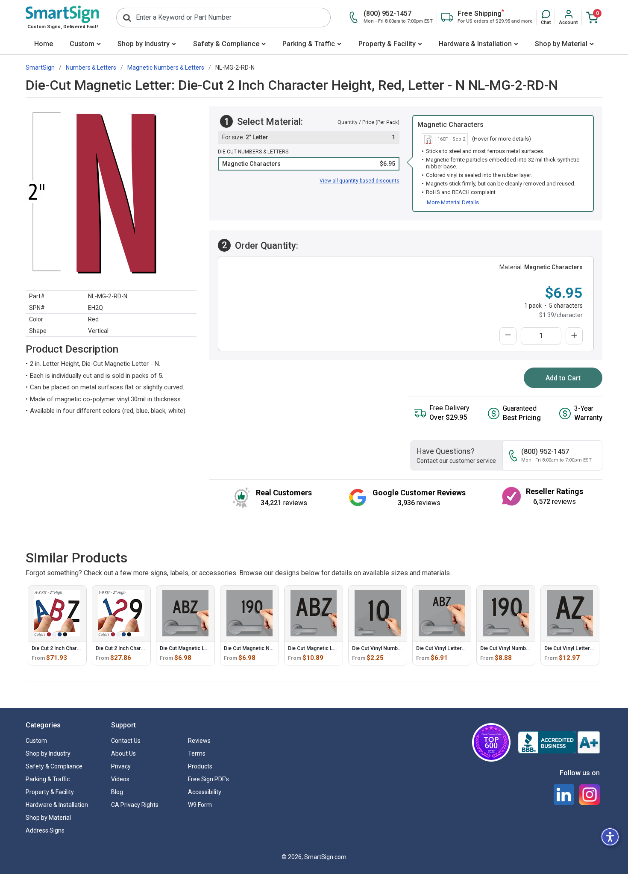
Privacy (121, 766)
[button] (546, 17)
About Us (123, 753)
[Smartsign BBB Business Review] (559, 742)
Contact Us (126, 740)
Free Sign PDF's (208, 779)
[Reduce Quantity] (507, 335)
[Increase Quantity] (574, 335)
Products (200, 766)
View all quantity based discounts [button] (359, 181)
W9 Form (200, 804)
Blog (117, 792)
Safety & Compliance (226, 44)
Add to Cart (563, 378)
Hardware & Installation (475, 44)
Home (43, 44)
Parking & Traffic (308, 44)
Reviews (199, 740)
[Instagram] (589, 794)
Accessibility (204, 792)
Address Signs (45, 830)
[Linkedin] (564, 794)
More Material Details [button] (453, 202)
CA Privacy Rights (134, 804)
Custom (82, 44)
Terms (196, 753)
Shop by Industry (143, 44)
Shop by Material (561, 44)
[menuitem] (43, 44)
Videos (120, 779)
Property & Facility (387, 44)
